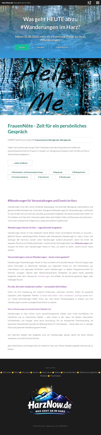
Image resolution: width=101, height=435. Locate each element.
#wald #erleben (69, 372)
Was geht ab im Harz (16, 2)
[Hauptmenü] (89, 2)
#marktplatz (55, 376)
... (81, 47)
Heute (22, 47)
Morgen (40, 47)
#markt (36, 372)
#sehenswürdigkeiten (89, 372)
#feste (57, 372)
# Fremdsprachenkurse (20, 177)
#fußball (43, 376)
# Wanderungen (64, 177)
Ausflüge (78, 295)
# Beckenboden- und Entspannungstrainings (27, 172)
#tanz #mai (47, 372)
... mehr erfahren (20, 163)
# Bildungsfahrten (78, 172)
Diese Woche (62, 47)
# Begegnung (57, 172)
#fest (17, 372)
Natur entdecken (66, 295)
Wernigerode (65, 140)
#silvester (7, 372)
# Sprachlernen (43, 177)
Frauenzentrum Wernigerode (47, 140)
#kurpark (26, 372)
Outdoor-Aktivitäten (49, 295)
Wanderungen (44, 276)
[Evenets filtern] (97, 2)
